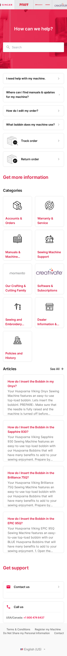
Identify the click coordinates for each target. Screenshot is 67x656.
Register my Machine (48, 629)
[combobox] (33, 47)
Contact (59, 633)
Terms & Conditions (18, 629)
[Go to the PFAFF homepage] (24, 4)
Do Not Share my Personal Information (26, 633)
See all (55, 369)
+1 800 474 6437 (33, 617)
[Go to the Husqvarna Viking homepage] (43, 4)
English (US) (33, 649)
